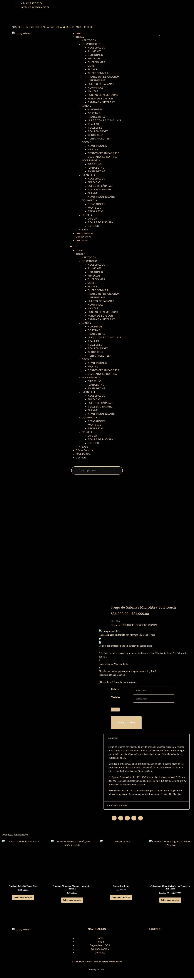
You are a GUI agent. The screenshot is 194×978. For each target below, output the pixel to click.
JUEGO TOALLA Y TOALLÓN (104, 120)
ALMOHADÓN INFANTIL (101, 196)
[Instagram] (16, 18)
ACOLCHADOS (96, 47)
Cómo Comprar (85, 233)
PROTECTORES (96, 116)
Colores (115, 689)
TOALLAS (93, 124)
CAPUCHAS (95, 164)
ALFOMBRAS (95, 109)
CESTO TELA (95, 134)
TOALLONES (95, 127)
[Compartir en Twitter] (120, 818)
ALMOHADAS (95, 87)
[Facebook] (24, 18)
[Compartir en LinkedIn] (133, 818)
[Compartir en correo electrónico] (140, 818)
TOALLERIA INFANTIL (100, 189)
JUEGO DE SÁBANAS (100, 185)
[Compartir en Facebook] (114, 818)
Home (79, 33)
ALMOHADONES (97, 145)
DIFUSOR (93, 218)
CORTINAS (94, 113)
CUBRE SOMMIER (98, 73)
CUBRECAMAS (96, 62)
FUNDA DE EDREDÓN (100, 98)
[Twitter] (32, 18)
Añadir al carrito (126, 722)
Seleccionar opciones (23, 897)
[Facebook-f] (139, 940)
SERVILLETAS (96, 211)
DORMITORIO (127, 625)
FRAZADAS (94, 58)
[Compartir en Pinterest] (127, 818)
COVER (92, 65)
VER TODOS (89, 40)
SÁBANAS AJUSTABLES (101, 102)
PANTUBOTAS (96, 167)
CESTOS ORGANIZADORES (103, 153)
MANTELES (94, 207)
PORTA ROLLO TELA (99, 138)
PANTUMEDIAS (96, 171)
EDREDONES (95, 54)
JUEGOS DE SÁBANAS (101, 84)
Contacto (82, 241)
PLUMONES (94, 51)
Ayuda (133, 682)
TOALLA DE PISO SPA (100, 222)
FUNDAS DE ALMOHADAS (103, 94)
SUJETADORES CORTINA (102, 156)
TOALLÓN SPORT (98, 131)
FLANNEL (93, 69)
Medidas (115, 697)
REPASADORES (96, 204)
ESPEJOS (93, 225)
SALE (85, 229)
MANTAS (93, 91)
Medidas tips (83, 237)
